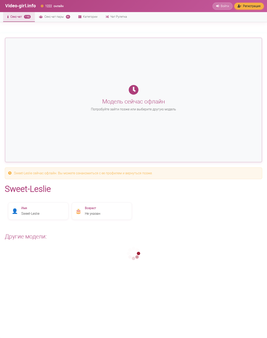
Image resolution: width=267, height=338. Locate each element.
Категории (90, 16)
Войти (225, 6)
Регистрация (252, 6)
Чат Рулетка (118, 16)
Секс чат (20, 16)
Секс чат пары (56, 16)
